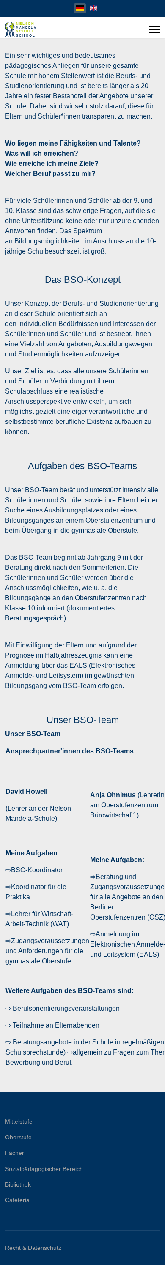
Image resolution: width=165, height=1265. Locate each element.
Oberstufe (18, 1137)
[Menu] (154, 29)
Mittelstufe (19, 1121)
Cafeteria (17, 1200)
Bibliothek (18, 1184)
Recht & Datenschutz (33, 1247)
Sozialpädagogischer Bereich (44, 1168)
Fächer (14, 1152)
